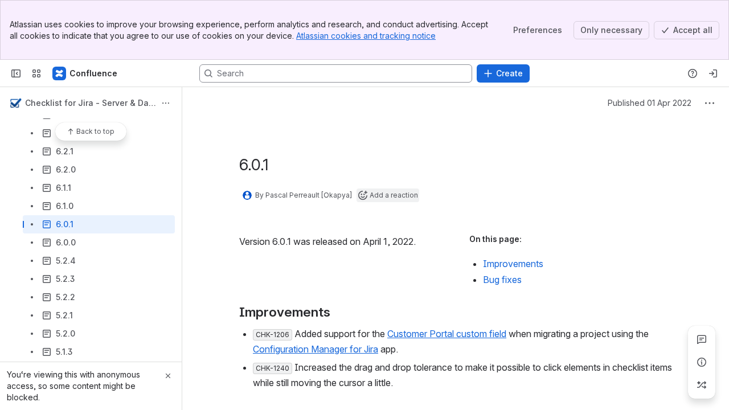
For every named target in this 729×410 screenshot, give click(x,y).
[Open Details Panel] (702, 362)
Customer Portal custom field (446, 333)
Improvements (513, 263)
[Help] (692, 73)
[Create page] (702, 385)
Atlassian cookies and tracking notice (366, 35)
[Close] (168, 376)
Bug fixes (502, 279)
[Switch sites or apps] (36, 73)
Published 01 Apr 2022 (649, 103)
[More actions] (166, 103)
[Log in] (713, 73)
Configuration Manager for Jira (315, 349)
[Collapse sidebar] (16, 73)
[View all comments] (702, 339)
